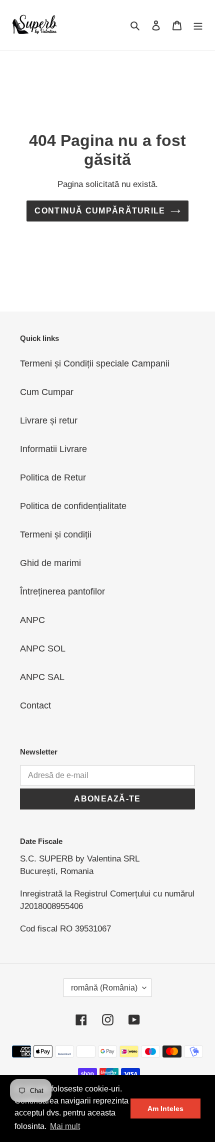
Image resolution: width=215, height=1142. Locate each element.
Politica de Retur (53, 477)
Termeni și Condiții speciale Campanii (95, 363)
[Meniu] (198, 25)
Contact (35, 705)
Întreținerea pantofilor (62, 591)
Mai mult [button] (65, 1126)
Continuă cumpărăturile (99, 210)
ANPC (32, 620)
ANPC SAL (42, 677)
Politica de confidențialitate (73, 506)
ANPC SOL (43, 649)
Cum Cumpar (47, 392)
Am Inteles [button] (166, 1108)
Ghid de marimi (50, 563)
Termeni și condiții (56, 535)
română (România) (104, 988)
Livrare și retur (49, 421)
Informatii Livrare (53, 449)
